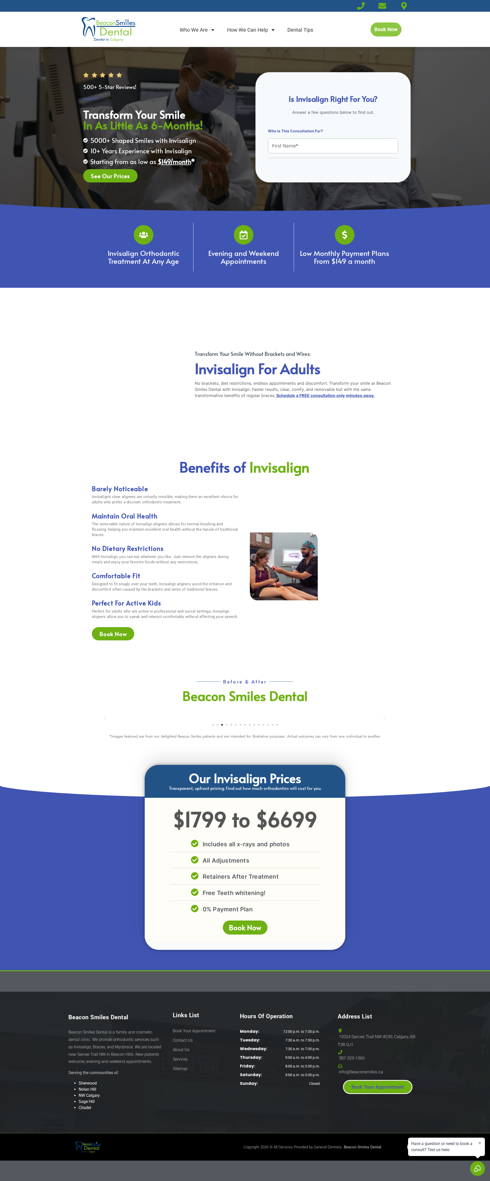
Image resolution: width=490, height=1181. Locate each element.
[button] (105, 718)
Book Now (245, 927)
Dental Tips (300, 30)
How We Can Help (247, 30)
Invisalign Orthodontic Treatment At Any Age (143, 257)
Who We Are (194, 30)
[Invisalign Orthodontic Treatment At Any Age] (143, 235)
